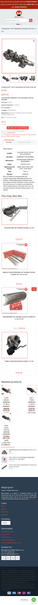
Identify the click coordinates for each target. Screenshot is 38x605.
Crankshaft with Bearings (18, 134)
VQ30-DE (12, 136)
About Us (4, 509)
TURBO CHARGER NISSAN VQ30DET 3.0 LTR (19, 361)
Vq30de (18, 136)
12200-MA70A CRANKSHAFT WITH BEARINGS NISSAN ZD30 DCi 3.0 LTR (6, 401)
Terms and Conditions (7, 531)
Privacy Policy (5, 534)
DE (27, 134)
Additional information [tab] (24, 142)
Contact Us (4, 514)
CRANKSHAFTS (11, 133)
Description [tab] (9, 142)
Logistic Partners (6, 537)
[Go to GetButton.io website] (34, 603)
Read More (32, 499)
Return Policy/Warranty (8, 540)
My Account (4, 512)
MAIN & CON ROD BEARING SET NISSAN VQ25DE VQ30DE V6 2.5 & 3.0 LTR (19, 273)
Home (3, 506)
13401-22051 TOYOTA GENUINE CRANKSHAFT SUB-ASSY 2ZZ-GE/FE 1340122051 (6, 429)
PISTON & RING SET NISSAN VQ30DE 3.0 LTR (19, 228)
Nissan (30, 134)
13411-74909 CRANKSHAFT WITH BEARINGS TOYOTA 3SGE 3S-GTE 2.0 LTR (32, 401)
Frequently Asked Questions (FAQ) (11, 543)
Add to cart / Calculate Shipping (19, 128)
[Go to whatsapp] (34, 600)
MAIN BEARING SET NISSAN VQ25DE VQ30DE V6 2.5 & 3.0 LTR (19, 318)
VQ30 (8, 136)
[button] (33, 41)
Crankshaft (8, 134)
